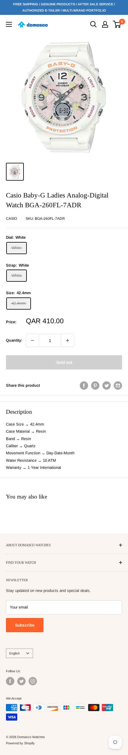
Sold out (64, 362)
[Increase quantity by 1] (67, 340)
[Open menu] (9, 24)
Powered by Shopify (20, 743)
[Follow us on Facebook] (10, 681)
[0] (117, 24)
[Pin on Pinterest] (95, 385)
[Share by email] (118, 385)
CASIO (11, 218)
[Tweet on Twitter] (106, 385)
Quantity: (14, 340)
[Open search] (93, 24)
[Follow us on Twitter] (21, 681)
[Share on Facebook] (84, 385)
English (14, 653)
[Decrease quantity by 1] (32, 340)
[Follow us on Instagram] (33, 681)
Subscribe (25, 625)
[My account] (105, 24)
